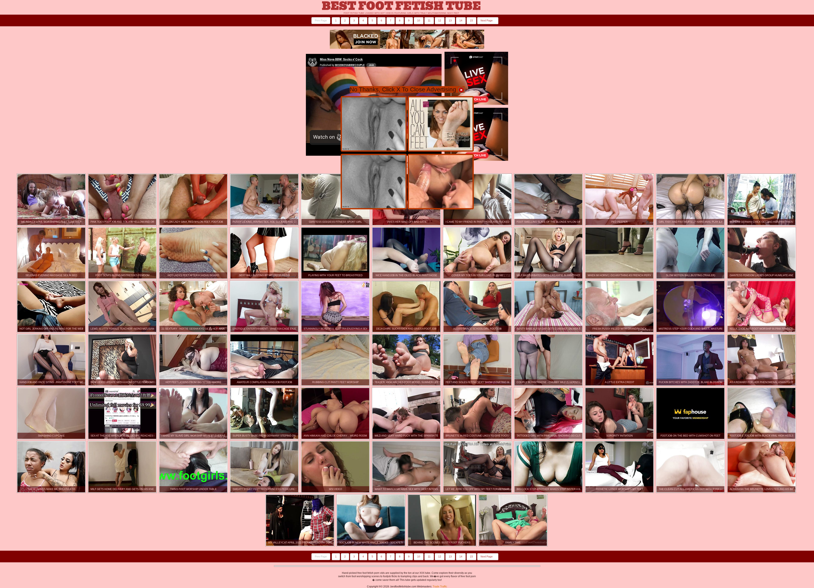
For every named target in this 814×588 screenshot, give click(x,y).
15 (471, 20)
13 (450, 20)
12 (439, 20)
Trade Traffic (440, 586)
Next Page (487, 20)
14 (460, 20)
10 (418, 20)
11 (429, 20)
